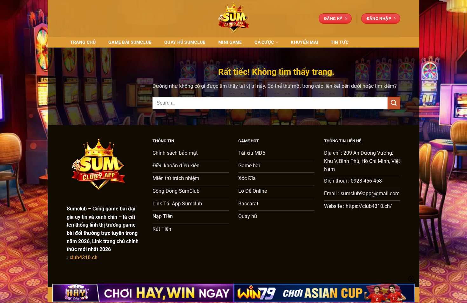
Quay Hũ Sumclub (185, 42)
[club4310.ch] (233, 18)
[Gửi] (394, 103)
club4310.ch (84, 258)
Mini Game (230, 42)
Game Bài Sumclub (130, 42)
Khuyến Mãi (304, 42)
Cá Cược (264, 42)
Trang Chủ (83, 42)
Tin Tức (340, 42)
